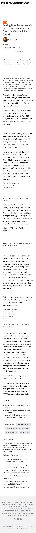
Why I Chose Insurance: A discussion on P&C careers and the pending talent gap (15, 144)
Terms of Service (29, 526)
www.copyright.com (14, 445)
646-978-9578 (10, 511)
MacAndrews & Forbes (11, 261)
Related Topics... (9, 424)
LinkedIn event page (16, 376)
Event (5, 22)
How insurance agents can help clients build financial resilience (15, 466)
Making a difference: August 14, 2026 (18, 487)
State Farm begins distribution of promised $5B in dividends (16, 483)
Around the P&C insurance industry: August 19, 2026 (17, 477)
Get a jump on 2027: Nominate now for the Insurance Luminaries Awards (17, 472)
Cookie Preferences (22, 528)
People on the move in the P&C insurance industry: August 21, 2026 (16, 460)
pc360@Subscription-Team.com (18, 515)
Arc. (12, 526)
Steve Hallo (13, 39)
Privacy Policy (12, 528)
